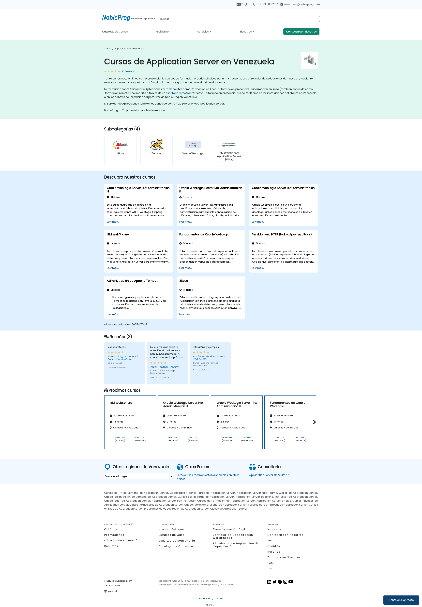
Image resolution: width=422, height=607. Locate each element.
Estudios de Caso (172, 535)
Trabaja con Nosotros (284, 557)
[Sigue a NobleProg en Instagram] (285, 582)
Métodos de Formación (121, 540)
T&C (270, 568)
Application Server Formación (129, 48)
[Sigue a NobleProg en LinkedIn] (269, 582)
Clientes (273, 546)
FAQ (270, 563)
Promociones (114, 535)
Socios (272, 540)
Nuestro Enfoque (171, 529)
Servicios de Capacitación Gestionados (233, 536)
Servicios (203, 31)
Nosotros (246, 31)
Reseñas (273, 552)
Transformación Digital (230, 529)
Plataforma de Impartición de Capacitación (236, 545)
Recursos (111, 546)
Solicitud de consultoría (177, 540)
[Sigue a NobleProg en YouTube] (290, 582)
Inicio (108, 48)
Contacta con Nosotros (301, 31)
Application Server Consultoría (269, 475)
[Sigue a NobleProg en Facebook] (280, 582)
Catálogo (111, 529)
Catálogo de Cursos (115, 31)
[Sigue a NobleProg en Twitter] (275, 582)
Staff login (211, 605)
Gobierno (162, 31)
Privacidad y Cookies (211, 598)
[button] (314, 422)
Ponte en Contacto (401, 600)
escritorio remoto (177, 93)
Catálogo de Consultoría (177, 546)
